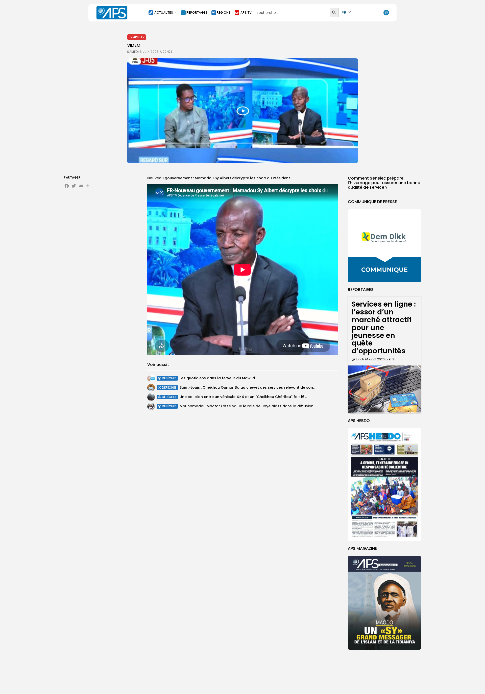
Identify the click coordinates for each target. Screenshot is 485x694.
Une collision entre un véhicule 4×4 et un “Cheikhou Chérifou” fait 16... (243, 396)
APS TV (246, 12)
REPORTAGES (196, 12)
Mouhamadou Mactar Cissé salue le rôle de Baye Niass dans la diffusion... (248, 406)
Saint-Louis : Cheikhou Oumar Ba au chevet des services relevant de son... (247, 387)
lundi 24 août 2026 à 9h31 (375, 359)
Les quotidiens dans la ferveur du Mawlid (217, 378)
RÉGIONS (224, 12)
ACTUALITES (163, 12)
